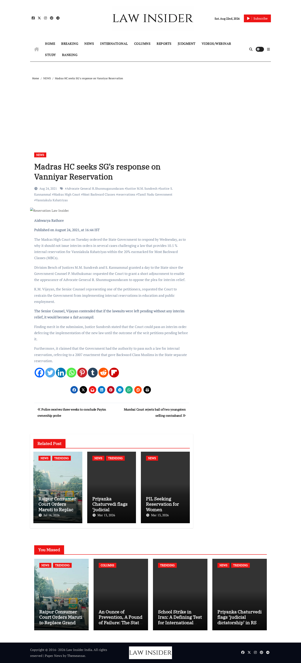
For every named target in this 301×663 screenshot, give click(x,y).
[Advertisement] (151, 111)
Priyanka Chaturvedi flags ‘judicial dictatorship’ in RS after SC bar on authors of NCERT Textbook (239, 625)
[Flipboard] (114, 372)
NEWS (89, 43)
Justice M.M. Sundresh (141, 188)
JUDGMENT (187, 43)
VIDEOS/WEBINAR (216, 43)
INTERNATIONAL (114, 43)
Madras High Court (67, 194)
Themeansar (76, 655)
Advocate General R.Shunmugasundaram (95, 188)
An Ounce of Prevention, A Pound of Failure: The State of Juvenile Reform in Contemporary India (120, 625)
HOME (50, 43)
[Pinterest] (82, 372)
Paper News (53, 655)
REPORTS (164, 43)
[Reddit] (103, 372)
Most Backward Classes (99, 194)
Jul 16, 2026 (52, 515)
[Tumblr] (93, 372)
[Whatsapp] (71, 372)
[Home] (36, 49)
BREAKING (69, 43)
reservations (126, 194)
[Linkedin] (61, 372)
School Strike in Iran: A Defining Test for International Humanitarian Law (180, 620)
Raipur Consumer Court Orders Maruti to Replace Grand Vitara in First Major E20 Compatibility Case (60, 625)
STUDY (50, 55)
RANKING (70, 55)
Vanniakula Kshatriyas (52, 200)
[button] (268, 49)
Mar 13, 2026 (106, 515)
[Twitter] (50, 372)
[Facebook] (39, 372)
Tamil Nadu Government (155, 194)
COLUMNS (142, 43)
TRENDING (61, 458)
